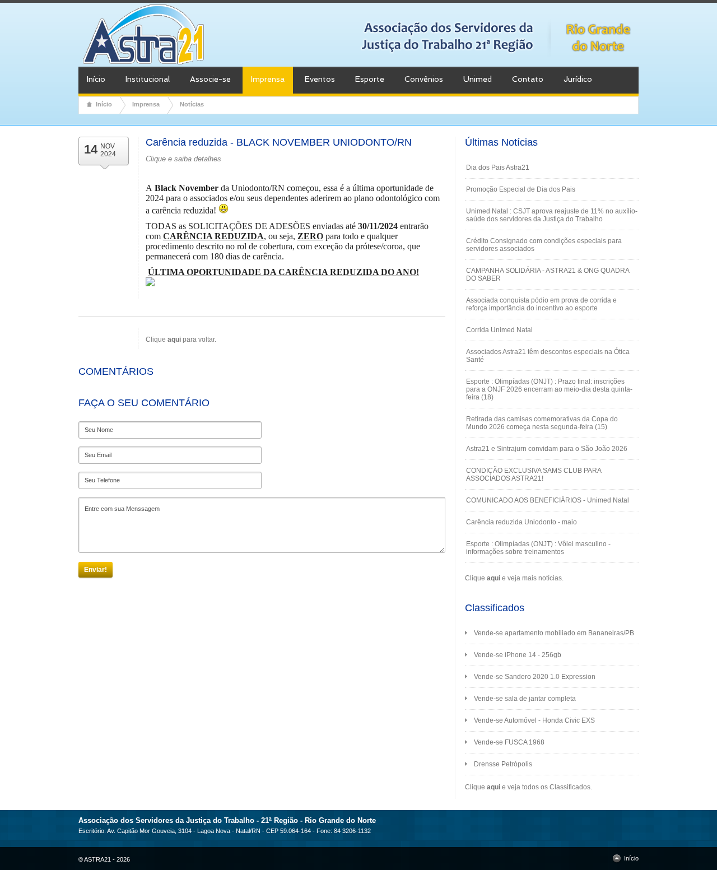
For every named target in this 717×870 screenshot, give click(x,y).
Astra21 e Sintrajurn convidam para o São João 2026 (546, 449)
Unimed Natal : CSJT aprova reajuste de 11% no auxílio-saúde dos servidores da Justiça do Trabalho (551, 215)
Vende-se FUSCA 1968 (509, 742)
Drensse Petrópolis (503, 764)
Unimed (477, 79)
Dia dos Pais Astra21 (497, 167)
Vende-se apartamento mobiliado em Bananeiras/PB (554, 633)
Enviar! (95, 570)
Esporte (369, 79)
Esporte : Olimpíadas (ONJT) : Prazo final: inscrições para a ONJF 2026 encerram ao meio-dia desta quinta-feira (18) (549, 389)
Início (96, 79)
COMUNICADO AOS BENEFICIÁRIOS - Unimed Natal (547, 500)
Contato (527, 79)
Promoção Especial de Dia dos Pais (520, 189)
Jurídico (578, 79)
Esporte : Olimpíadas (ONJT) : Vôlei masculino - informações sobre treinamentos (538, 548)
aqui (493, 578)
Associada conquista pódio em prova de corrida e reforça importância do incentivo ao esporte (541, 304)
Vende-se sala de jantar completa (525, 698)
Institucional (147, 79)
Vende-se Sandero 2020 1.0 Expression (534, 677)
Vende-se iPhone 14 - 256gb (517, 655)
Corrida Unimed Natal (499, 330)
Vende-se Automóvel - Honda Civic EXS (534, 720)
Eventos (320, 79)
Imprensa (268, 79)
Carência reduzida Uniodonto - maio (521, 522)
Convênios (423, 79)
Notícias (192, 104)
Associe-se (210, 79)
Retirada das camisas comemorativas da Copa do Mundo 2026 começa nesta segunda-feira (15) (542, 423)
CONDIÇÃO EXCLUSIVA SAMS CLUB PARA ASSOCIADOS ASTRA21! (533, 474)
